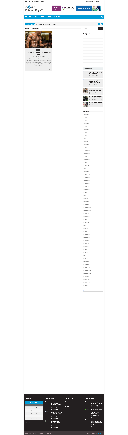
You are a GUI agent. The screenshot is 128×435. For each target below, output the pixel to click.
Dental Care (28, 16)
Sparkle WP (100, 433)
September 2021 (87, 243)
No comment (30, 69)
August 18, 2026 (56, 416)
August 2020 (87, 282)
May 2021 (86, 255)
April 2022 (86, 228)
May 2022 (86, 225)
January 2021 (87, 267)
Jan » (29, 422)
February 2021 (87, 264)
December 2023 (87, 177)
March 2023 (86, 201)
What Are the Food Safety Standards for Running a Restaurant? (96, 421)
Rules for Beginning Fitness (95, 102)
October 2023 (87, 183)
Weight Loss (57, 16)
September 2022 (87, 213)
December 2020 (87, 270)
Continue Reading (46, 69)
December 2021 (87, 234)
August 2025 (87, 129)
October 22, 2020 (94, 84)
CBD (85, 40)
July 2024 (86, 162)
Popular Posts (88, 68)
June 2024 (86, 165)
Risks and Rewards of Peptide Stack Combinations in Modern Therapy (56, 404)
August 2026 (87, 114)
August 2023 (87, 189)
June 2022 (86, 222)
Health (42, 16)
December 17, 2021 (37, 56)
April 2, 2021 (93, 99)
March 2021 (86, 261)
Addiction (86, 37)
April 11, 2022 (95, 424)
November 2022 (87, 210)
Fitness (35, 16)
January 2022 (87, 231)
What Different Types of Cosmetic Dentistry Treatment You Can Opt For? (95, 81)
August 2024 (87, 159)
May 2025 (86, 138)
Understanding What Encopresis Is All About (96, 402)
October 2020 (87, 276)
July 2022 (86, 219)
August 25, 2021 (94, 104)
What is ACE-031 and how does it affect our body (39, 53)
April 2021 (86, 258)
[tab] (88, 68)
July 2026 (86, 117)
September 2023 (87, 186)
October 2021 (87, 240)
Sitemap (42, 1)
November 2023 (87, 180)
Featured (86, 46)
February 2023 (87, 204)
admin (44, 56)
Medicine (49, 16)
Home (26, 1)
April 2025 (86, 141)
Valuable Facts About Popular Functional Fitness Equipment (95, 97)
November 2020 (87, 273)
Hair (85, 52)
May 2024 (86, 168)
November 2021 (87, 237)
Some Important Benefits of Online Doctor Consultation (95, 89)
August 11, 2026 (56, 425)
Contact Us (36, 1)
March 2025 (86, 144)
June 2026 (86, 120)
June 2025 (86, 135)
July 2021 (86, 249)
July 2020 (86, 285)
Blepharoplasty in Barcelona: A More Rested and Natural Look (57, 423)
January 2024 (87, 174)
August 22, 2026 (56, 407)
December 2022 (87, 207)
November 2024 (87, 153)
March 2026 (86, 123)
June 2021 (86, 252)
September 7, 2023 (96, 415)
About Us (31, 1)
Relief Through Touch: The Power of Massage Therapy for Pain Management (96, 411)
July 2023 (86, 192)
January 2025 (87, 147)
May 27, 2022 (95, 405)
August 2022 (87, 216)
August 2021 (87, 246)
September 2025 (87, 126)
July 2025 (86, 132)
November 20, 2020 (94, 92)
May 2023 (86, 195)
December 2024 (87, 150)
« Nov (26, 422)
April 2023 (86, 198)
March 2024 (86, 171)
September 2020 (87, 279)
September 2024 (87, 156)
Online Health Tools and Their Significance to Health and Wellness (56, 414)
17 (36, 413)
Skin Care (86, 61)
